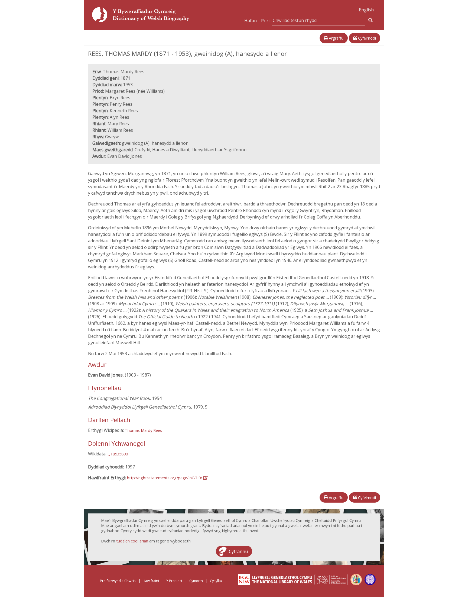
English (366, 10)
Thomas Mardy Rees (143, 430)
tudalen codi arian (132, 541)
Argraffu (335, 38)
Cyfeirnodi (366, 38)
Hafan (250, 21)
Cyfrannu (238, 551)
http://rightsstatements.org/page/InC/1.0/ (165, 477)
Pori (265, 21)
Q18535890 (118, 454)
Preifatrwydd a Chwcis (118, 580)
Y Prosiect (174, 580)
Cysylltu (216, 580)
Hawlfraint (151, 580)
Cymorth (196, 580)
